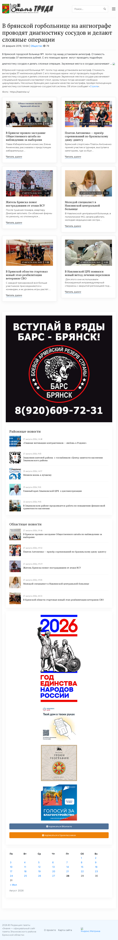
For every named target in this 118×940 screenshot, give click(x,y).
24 (11, 875)
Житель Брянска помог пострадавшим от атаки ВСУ (25, 203)
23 (96, 871)
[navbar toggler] (114, 9)
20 (53, 871)
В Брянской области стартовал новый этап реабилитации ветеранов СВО (27, 274)
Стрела (94, 86)
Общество (36, 45)
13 (53, 866)
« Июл (13, 884)
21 (67, 871)
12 (39, 866)
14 (67, 866)
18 (25, 871)
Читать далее (14, 156)
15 (82, 866)
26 (39, 875)
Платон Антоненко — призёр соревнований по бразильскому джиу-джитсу (86, 136)
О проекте (50, 930)
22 (82, 871)
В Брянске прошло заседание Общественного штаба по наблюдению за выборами (25, 136)
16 (96, 866)
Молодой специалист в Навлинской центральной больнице (82, 205)
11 (25, 866)
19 (39, 871)
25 (25, 875)
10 (11, 866)
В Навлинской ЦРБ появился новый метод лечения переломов (87, 273)
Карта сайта (65, 930)
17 (11, 871)
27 (53, 875)
